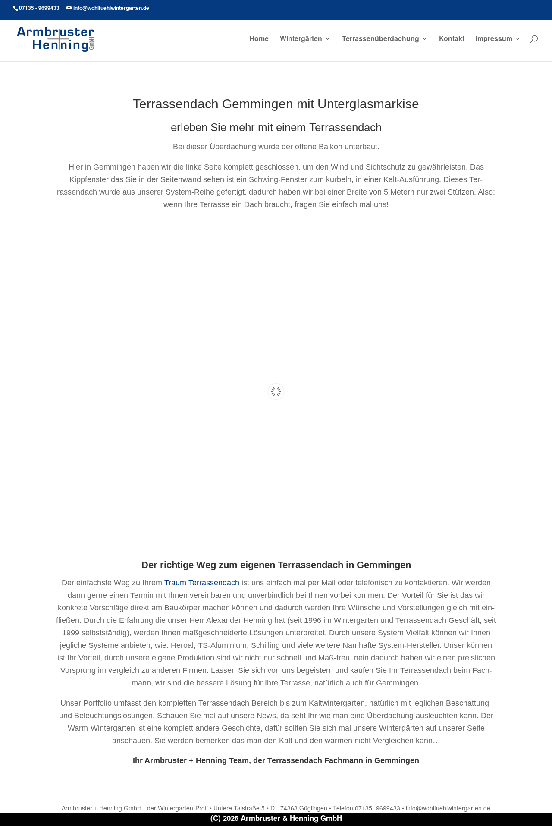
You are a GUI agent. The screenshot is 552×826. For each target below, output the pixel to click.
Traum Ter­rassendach (201, 582)
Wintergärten (301, 39)
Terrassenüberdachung (380, 39)
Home (259, 39)
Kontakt (451, 39)
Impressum (494, 39)
